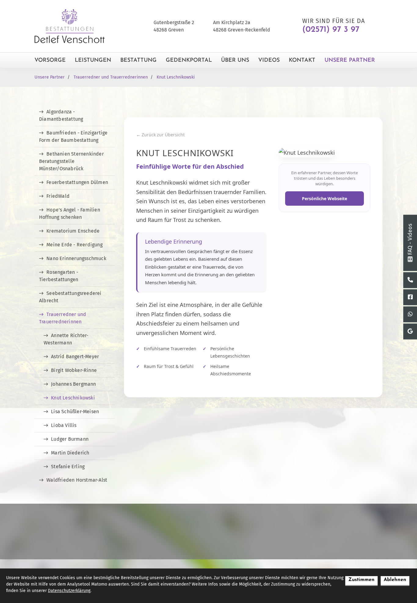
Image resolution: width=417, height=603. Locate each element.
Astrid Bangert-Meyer (75, 356)
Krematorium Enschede (73, 231)
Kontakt (302, 60)
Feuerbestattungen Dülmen (77, 182)
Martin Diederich (70, 453)
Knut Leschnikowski (176, 77)
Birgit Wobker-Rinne (74, 370)
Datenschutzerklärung (69, 590)
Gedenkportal (189, 60)
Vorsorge (50, 60)
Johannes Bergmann (73, 384)
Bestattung (138, 60)
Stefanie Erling (68, 466)
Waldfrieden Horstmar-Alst (76, 480)
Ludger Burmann (70, 439)
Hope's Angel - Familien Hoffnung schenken (69, 213)
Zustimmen (361, 579)
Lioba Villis (63, 425)
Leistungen (93, 60)
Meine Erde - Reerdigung (74, 245)
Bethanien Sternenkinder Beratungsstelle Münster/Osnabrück (71, 161)
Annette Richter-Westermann (66, 339)
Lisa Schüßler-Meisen (75, 411)
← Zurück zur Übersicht (160, 135)
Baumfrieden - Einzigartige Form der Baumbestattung (73, 136)
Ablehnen (395, 579)
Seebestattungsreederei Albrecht (70, 296)
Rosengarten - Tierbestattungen (58, 275)
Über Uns (235, 60)
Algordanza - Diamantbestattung (61, 115)
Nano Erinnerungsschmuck (76, 258)
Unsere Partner (350, 60)
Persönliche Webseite (324, 198)
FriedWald (58, 196)
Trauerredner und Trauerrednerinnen (111, 77)
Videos (269, 60)
